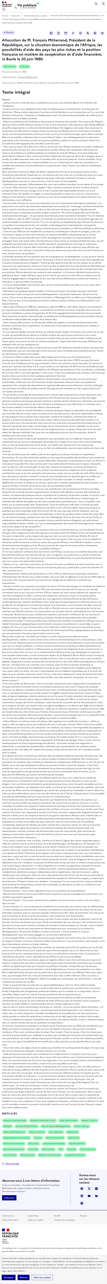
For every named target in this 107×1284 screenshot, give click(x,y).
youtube (89, 1196)
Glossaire (83, 1216)
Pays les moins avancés (14, 1149)
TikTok (81, 1203)
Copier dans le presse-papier (73, 33)
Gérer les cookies (42, 1277)
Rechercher (96, 3)
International (9, 66)
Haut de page (12, 1163)
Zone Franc (34, 1143)
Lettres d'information (10, 1220)
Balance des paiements (14, 1143)
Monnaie (7, 1126)
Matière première (77, 1143)
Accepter (8, 1277)
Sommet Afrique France (26, 1126)
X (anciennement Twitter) (89, 1188)
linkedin (81, 1196)
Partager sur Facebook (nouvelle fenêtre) (80, 33)
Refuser (23, 1277)
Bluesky (96, 1196)
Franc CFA (33, 1149)
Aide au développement (14, 1132)
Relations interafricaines (50, 1155)
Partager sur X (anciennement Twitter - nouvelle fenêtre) (87, 33)
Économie (24, 66)
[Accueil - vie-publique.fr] (27, 6)
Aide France (73, 1137)
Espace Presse (33, 1216)
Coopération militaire (75, 1155)
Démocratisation (36, 1132)
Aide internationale (68, 1120)
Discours (10, 32)
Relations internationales (15, 1120)
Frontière (71, 1149)
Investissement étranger (54, 1143)
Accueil (5, 15)
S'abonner (9, 1197)
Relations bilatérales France (43, 1120)
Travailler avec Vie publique (64, 1220)
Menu (103, 3)
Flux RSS (57, 1216)
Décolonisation (27, 1155)
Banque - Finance (89, 1120)
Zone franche (48, 1149)
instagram (96, 1188)
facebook (81, 1188)
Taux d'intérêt (10, 1155)
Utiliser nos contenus (36, 1220)
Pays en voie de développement (56, 1126)
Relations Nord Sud (55, 1137)
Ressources (16, 15)
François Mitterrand (27, 77)
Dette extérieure (87, 1149)
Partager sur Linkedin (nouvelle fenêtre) (95, 33)
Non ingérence (56, 1132)
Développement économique (16, 1137)
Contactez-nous (8, 1216)
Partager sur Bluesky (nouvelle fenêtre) (102, 33)
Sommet (38, 1137)
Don (61, 1149)
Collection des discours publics (35, 15)
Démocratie (72, 1132)
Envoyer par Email (65, 33)
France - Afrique (82, 1126)
